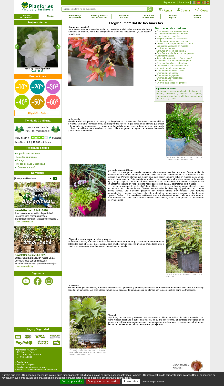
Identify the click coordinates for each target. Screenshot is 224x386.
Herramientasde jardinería (75, 16)
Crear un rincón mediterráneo (170, 70)
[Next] (58, 46)
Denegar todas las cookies (103, 381)
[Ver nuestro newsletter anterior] (37, 268)
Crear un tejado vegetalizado (169, 78)
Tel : (17, 357)
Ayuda (167, 10)
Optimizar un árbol (165, 56)
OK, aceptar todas (72, 381)
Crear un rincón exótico (167, 73)
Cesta (204, 10)
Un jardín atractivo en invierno (170, 68)
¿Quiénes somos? (25, 167)
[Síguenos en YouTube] (26, 281)
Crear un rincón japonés (167, 75)
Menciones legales (26, 364)
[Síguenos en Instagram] (49, 281)
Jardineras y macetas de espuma (183, 93)
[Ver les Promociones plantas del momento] (37, 115)
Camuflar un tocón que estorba (171, 51)
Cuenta (185, 10)
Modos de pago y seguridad (30, 164)
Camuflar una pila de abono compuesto (174, 53)
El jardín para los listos (28, 153)
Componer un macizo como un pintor (173, 60)
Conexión (184, 2)
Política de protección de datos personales (37, 369)
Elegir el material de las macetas (172, 38)
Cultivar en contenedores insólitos (172, 33)
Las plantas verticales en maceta (172, 46)
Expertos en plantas (26, 157)
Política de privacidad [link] (153, 381)
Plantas (50, 16)
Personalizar (131, 381)
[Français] (193, 2)
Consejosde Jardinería (26, 16)
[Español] (198, 2)
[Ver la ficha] (37, 47)
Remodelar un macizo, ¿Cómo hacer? (174, 58)
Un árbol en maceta (165, 48)
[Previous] (17, 46)
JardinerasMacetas (124, 16)
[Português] (202, 2)
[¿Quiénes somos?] (37, 134)
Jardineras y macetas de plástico (172, 96)
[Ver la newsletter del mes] (37, 223)
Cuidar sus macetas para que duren (173, 41)
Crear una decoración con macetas (173, 31)
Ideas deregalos (173, 16)
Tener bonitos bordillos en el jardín (172, 65)
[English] (207, 2)
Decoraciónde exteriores (148, 16)
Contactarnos (23, 362)
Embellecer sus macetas (168, 36)
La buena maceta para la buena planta (174, 43)
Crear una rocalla (164, 80)
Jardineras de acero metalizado (171, 91)
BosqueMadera (197, 16)
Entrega (20, 160)
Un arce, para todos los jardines (171, 83)
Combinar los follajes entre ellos (171, 63)
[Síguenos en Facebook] (37, 281)
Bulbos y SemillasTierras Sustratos (99, 16)
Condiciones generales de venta (32, 367)
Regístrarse (169, 2)
